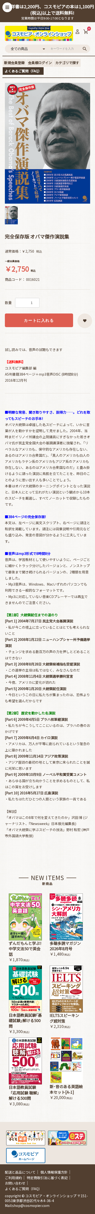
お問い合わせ (15, 1183)
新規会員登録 (14, 62)
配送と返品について (20, 1172)
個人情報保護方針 (54, 1172)
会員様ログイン (40, 62)
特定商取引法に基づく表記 (47, 1177)
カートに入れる (39, 320)
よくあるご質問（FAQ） (23, 70)
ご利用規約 (13, 1177)
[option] (47, 143)
